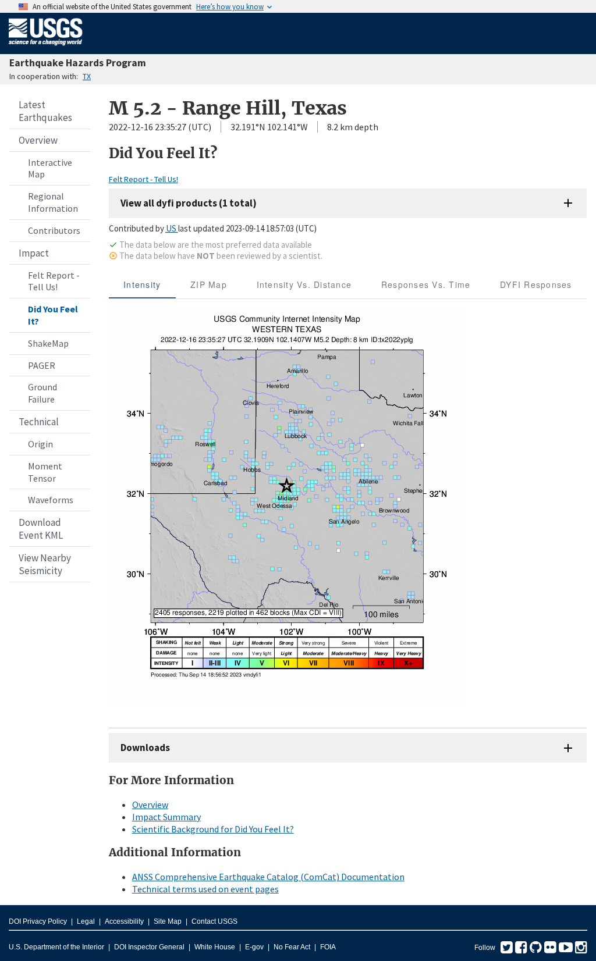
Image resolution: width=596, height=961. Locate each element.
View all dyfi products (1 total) (188, 203)
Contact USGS (214, 921)
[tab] (142, 284)
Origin (40, 444)
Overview (38, 140)
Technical (39, 421)
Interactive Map (50, 168)
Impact (34, 253)
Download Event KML (41, 529)
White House (214, 947)
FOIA (328, 947)
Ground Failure (42, 393)
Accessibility (124, 921)
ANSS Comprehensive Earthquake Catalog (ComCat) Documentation (268, 876)
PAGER (41, 365)
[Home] (46, 48)
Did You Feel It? (53, 315)
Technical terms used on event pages (205, 889)
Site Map (168, 921)
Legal (86, 921)
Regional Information (53, 202)
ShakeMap (48, 343)
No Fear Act (292, 947)
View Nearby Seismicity (45, 564)
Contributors (54, 230)
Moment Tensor (45, 472)
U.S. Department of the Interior (56, 947)
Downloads (145, 747)
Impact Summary (166, 817)
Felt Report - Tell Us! (54, 281)
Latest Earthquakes (45, 111)
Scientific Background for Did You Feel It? (213, 829)
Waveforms (50, 500)
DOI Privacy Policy (38, 921)
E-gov (254, 947)
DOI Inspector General (149, 947)
